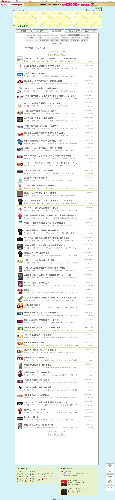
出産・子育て (22, 471)
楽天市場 (112, 1)
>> (93, 1)
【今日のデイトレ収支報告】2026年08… (78, 491)
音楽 (33, 476)
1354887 (97, 8)
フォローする (110, 473)
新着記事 (110, 484)
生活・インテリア (23, 478)
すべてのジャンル (48, 480)
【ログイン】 (98, 10)
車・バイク (46, 475)
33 (62, 54)
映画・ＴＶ (35, 475)
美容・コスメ (22, 475)
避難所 (69, 471)
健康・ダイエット (23, 476)
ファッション (22, 473)
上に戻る (110, 490)
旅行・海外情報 (36, 480)
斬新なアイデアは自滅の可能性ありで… (78, 482)
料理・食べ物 (22, 480)
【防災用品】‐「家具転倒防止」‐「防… (78, 473)
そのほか (20, 1)
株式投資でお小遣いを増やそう (76, 489)
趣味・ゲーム (35, 473)
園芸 (33, 481)
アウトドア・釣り (48, 473)
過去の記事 (110, 479)
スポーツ (46, 471)
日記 (18, 10)
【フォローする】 (90, 10)
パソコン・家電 (48, 476)
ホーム (14, 10)
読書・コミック (36, 478)
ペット (33, 471)
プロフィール (24, 10)
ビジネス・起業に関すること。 (76, 480)
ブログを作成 (105, 1)
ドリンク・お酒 (23, 481)
